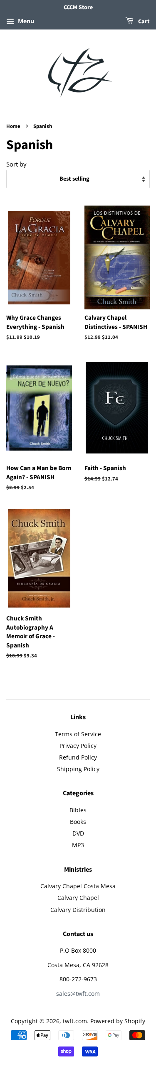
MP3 (78, 845)
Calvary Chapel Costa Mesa (78, 886)
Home (13, 126)
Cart (143, 21)
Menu (25, 21)
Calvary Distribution (78, 910)
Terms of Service (78, 734)
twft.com (75, 1021)
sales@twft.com (78, 993)
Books (78, 822)
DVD (78, 833)
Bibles (78, 810)
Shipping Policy (78, 769)
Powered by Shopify (117, 1021)
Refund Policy (78, 757)
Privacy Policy (78, 746)
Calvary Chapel (78, 898)
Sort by (16, 164)
